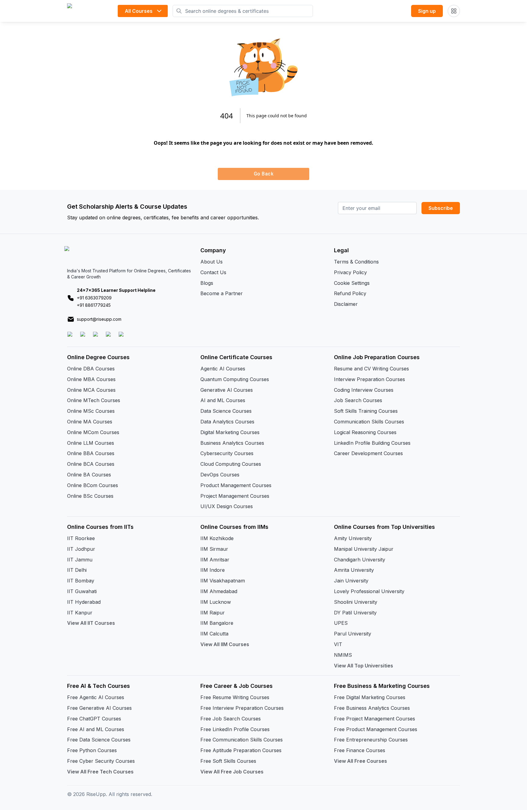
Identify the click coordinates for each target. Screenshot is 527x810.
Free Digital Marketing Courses (369, 697)
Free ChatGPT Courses (94, 719)
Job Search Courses (358, 400)
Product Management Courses (235, 485)
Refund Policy (350, 293)
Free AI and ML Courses (95, 729)
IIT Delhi (77, 570)
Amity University (353, 538)
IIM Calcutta (214, 634)
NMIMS (343, 655)
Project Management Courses (234, 496)
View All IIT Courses (91, 623)
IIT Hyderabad (84, 602)
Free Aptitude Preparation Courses (240, 750)
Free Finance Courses (359, 750)
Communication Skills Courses (369, 422)
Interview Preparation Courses (369, 379)
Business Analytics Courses (232, 443)
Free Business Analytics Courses (372, 708)
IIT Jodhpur (81, 549)
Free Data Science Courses (99, 740)
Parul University (352, 634)
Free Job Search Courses (230, 719)
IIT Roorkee (81, 538)
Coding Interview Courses (363, 390)
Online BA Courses (89, 475)
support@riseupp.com (99, 319)
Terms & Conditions (356, 262)
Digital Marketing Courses (230, 432)
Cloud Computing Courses (230, 464)
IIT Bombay (80, 581)
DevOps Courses (219, 475)
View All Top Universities (363, 666)
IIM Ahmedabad (218, 591)
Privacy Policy (350, 272)
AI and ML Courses (222, 400)
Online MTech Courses (93, 400)
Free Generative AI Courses (99, 708)
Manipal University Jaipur (363, 549)
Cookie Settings (352, 283)
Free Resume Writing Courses (234, 697)
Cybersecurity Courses (226, 453)
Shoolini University (355, 602)
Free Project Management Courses (374, 719)
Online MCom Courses (93, 432)
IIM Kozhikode (217, 538)
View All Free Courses (360, 761)
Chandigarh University (359, 560)
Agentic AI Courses (222, 369)
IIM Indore (212, 570)
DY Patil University (355, 613)
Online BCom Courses (92, 485)
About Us (211, 262)
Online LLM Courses (90, 443)
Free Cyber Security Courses (101, 761)
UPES (341, 623)
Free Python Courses (92, 750)
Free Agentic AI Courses (95, 697)
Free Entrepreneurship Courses (371, 740)
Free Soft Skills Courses (228, 761)
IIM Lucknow (215, 602)
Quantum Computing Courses (234, 379)
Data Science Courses (226, 411)
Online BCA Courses (90, 464)
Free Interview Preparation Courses (242, 708)
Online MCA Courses (91, 390)
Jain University (351, 581)
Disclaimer (346, 304)
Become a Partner (221, 293)
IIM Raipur (212, 613)
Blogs (206, 283)
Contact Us (213, 272)
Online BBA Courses (90, 453)
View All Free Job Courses (232, 772)
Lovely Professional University (369, 591)
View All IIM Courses (224, 644)
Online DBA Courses (91, 369)
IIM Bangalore (216, 623)
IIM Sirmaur (214, 549)
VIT (338, 644)
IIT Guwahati (82, 591)
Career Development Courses (368, 453)
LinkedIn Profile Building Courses (372, 443)
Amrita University (354, 570)
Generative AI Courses (226, 390)
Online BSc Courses (90, 496)
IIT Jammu (79, 560)
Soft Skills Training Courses (366, 411)
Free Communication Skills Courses (241, 740)
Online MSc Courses (91, 411)
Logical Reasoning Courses (365, 432)
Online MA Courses (89, 422)
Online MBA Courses (91, 379)
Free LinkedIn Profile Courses (235, 729)
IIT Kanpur (79, 613)
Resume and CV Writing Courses (371, 369)
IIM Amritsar (214, 560)
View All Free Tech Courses (100, 772)
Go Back (263, 174)
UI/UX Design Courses (226, 506)
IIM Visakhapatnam (222, 581)
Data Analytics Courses (227, 422)
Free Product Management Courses (375, 729)
